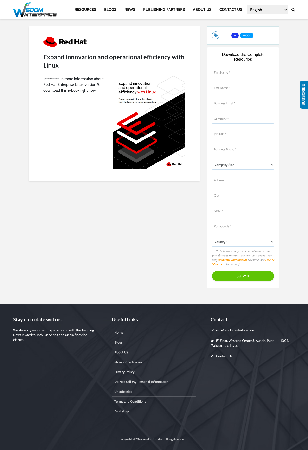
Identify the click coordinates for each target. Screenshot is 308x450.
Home (118, 332)
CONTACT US (230, 9)
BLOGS (110, 9)
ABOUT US (202, 9)
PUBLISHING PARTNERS (164, 9)
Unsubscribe (123, 391)
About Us (121, 352)
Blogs (118, 342)
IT (235, 35)
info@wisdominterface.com (235, 330)
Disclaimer (121, 411)
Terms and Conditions (130, 401)
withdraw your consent (232, 260)
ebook (247, 35)
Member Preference (128, 362)
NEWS (129, 9)
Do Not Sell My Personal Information (141, 382)
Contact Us (224, 356)
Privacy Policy (124, 372)
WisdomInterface (153, 439)
